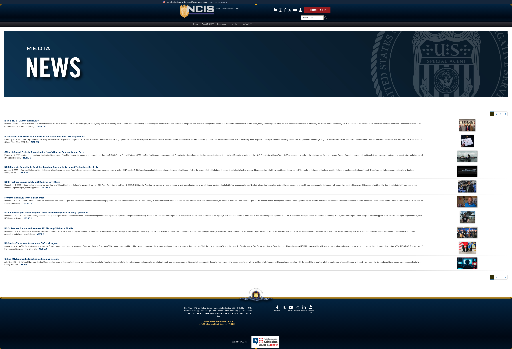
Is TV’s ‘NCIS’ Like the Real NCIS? (21, 120)
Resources (221, 24)
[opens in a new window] (275, 9)
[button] (218, 2)
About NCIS (207, 24)
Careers (246, 24)
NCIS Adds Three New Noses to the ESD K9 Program (31, 243)
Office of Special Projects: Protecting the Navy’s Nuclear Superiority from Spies (44, 152)
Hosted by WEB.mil (239, 342)
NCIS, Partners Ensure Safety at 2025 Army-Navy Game (32, 181)
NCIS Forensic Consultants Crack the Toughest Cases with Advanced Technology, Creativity (51, 167)
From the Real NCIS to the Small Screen (24, 197)
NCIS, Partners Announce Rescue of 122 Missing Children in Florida (38, 228)
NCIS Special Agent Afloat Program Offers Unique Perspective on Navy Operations (46, 212)
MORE (40, 126)
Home (195, 24)
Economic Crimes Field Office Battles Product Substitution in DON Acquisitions (44, 136)
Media (234, 24)
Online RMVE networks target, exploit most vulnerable (31, 258)
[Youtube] (290, 308)
